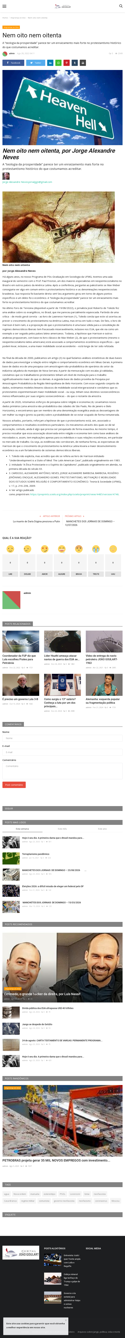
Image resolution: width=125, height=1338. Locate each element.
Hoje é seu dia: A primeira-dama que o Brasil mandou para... (53, 838)
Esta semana (22, 828)
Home (5, 17)
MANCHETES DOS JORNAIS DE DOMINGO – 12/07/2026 (90, 523)
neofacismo (85, 1200)
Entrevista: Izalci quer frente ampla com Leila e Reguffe (72, 1260)
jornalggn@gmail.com (40, 181)
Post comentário (14, 784)
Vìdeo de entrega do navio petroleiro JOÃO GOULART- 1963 (102, 659)
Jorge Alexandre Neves (15, 181)
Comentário (9, 760)
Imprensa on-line (18, 17)
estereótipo (49, 1194)
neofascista (100, 1194)
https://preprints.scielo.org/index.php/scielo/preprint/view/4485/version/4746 (74, 494)
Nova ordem (20, 1194)
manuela (34, 1194)
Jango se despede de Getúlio (37, 1024)
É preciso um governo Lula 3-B (20, 699)
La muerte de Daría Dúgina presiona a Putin (36, 521)
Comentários (13, 724)
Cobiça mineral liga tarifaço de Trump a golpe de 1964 (72, 1279)
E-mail (6, 746)
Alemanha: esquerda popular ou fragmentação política (103, 701)
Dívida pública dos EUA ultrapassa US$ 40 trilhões (47, 1008)
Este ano (102, 828)
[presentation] (110, 1090)
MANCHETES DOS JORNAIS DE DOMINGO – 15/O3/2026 (51, 902)
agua (6, 1194)
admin (12, 53)
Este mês (62, 828)
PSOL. (63, 1194)
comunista (44, 1200)
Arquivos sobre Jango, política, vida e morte (99, 1331)
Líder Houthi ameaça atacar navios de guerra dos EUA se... (62, 657)
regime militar (28, 1200)
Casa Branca (10, 1200)
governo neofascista (64, 1200)
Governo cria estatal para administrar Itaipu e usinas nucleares (72, 1300)
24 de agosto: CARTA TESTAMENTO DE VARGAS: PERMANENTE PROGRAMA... (62, 1040)
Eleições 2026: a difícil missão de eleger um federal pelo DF (53, 886)
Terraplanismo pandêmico (35, 854)
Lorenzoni (75, 1194)
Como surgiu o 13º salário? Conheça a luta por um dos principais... (60, 703)
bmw (87, 1194)
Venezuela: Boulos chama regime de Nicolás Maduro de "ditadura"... (51, 1160)
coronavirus (101, 1200)
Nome (5, 732)
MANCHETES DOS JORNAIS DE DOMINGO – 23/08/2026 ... (54, 870)
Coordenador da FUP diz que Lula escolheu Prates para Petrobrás (19, 659)
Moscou (115, 1200)
